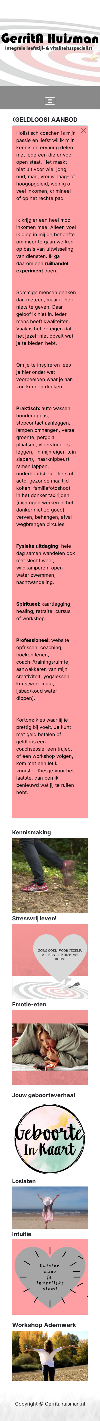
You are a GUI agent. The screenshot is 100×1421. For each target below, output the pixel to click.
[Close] (84, 130)
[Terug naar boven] (90, 1411)
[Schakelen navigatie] (50, 101)
